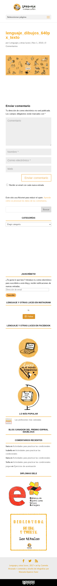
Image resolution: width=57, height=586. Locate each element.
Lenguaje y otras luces (19, 43)
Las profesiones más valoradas (28, 420)
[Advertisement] (29, 82)
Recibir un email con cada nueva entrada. (26, 185)
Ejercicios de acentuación (25, 466)
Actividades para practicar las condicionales (31, 446)
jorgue (8, 466)
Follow (30, 316)
